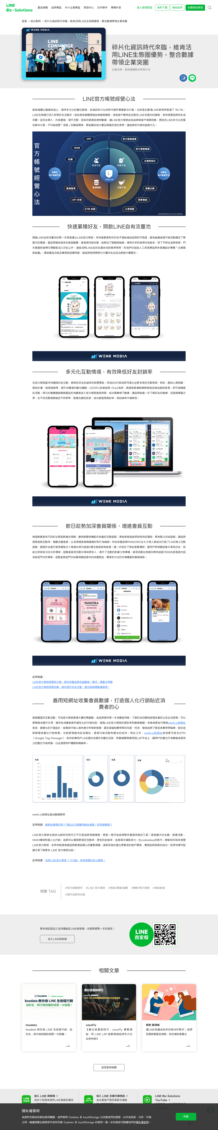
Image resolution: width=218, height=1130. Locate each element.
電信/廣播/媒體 (119, 888)
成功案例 (35, 21)
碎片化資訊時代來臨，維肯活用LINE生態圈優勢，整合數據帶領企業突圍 (85, 21)
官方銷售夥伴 (75, 888)
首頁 (24, 21)
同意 (186, 1117)
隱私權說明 (142, 1122)
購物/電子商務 (141, 888)
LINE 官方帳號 (96, 888)
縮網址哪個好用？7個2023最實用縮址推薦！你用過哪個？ (78, 825)
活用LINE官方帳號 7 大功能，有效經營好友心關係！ (75, 860)
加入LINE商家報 (57, 939)
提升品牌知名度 (76, 895)
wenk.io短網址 (177, 723)
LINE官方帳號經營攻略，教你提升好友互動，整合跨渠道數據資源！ (71, 687)
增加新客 (160, 888)
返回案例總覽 (109, 1067)
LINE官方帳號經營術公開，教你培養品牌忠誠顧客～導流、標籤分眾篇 (72, 682)
